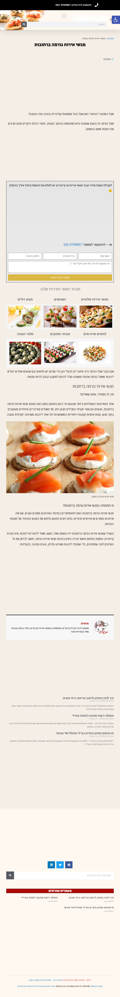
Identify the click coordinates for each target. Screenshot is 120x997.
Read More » (109, 901)
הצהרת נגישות (97, 986)
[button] (116, 20)
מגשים (111, 38)
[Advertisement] (60, 86)
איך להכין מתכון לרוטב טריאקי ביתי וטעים (88, 698)
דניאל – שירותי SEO (83, 980)
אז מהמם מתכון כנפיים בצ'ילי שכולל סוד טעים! (85, 733)
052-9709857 (73, 245)
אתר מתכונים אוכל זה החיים (43, 986)
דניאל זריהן (68, 980)
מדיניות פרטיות (24, 986)
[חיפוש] (24, 24)
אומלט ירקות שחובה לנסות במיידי (93, 715)
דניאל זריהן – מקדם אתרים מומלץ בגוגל (46, 980)
